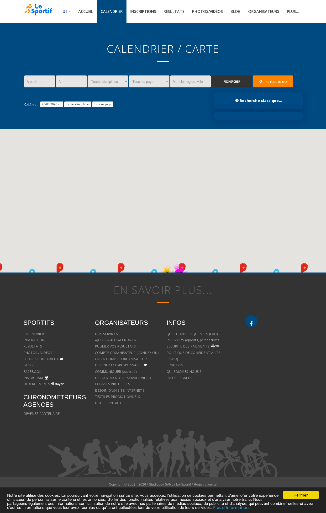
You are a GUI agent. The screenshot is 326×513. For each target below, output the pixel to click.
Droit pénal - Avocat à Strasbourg (271, 359)
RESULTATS (32, 346)
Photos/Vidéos (207, 11)
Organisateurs (263, 11)
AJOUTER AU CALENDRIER (115, 340)
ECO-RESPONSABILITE (41, 359)
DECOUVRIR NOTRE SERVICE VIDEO (123, 377)
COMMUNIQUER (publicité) (116, 371)
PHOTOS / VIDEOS (37, 352)
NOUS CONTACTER (110, 403)
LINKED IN (175, 365)
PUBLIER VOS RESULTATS (115, 346)
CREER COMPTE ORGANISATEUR (121, 359)
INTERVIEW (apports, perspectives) (194, 340)
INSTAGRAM (33, 377)
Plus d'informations (231, 507)
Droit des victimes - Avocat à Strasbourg (276, 365)
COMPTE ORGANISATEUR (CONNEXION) (127, 352)
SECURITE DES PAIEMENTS (188, 346)
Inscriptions (143, 11)
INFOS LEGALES (179, 377)
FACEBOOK (32, 371)
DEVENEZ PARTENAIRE (41, 413)
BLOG (28, 365)
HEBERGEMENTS (36, 384)
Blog (236, 11)
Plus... (293, 11)
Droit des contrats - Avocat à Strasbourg (276, 384)
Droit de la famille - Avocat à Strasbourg (276, 352)
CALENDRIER (33, 333)
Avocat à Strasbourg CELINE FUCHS (194, 390)
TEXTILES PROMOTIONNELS (117, 396)
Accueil (85, 11)
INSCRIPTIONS (35, 340)
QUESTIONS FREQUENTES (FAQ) (192, 333)
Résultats (173, 11)
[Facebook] (251, 321)
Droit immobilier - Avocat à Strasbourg (275, 371)
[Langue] (67, 11)
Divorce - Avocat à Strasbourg (268, 346)
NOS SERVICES (106, 333)
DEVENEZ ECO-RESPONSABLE (118, 365)
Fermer (301, 495)
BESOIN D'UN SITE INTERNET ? (119, 390)
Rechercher (232, 82)
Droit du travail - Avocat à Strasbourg (274, 377)
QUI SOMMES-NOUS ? (184, 371)
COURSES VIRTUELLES (112, 384)
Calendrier (112, 11)
